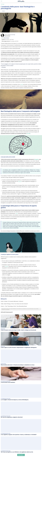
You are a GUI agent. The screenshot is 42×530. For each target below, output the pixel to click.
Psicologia (2, 4)
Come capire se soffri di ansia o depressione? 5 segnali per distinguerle (19, 347)
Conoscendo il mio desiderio (8, 382)
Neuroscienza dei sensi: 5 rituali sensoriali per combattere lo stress (17, 364)
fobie (17, 213)
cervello (28, 133)
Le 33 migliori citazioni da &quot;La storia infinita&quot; (15, 399)
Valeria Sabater (7, 35)
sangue (19, 181)
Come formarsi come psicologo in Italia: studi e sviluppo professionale (18, 330)
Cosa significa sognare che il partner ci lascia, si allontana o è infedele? (19, 434)
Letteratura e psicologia (5, 381)
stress (22, 84)
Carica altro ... (21, 454)
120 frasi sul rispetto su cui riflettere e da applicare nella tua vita (17, 452)
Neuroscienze (3, 363)
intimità (6, 266)
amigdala (36, 159)
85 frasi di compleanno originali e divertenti (12, 417)
